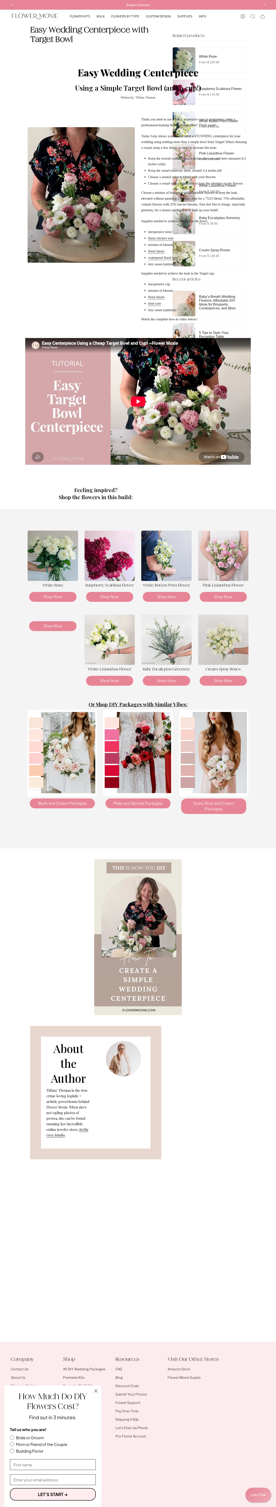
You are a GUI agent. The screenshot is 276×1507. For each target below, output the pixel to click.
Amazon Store (179, 1369)
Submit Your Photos (131, 1394)
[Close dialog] (96, 1391)
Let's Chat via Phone (131, 1428)
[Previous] (12, 5)
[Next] (264, 5)
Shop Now (53, 596)
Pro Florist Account (130, 1436)
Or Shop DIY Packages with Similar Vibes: (138, 704)
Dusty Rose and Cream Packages (213, 806)
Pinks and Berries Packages (138, 803)
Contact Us (19, 1369)
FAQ (118, 1369)
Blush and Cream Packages (62, 803)
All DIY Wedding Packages (84, 1369)
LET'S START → (53, 1494)
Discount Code (127, 1386)
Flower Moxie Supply (184, 1378)
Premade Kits (74, 1378)
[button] (80, 16)
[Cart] (263, 16)
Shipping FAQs (127, 1419)
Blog (119, 1378)
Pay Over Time (126, 1411)
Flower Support (127, 1403)
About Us (18, 1378)
